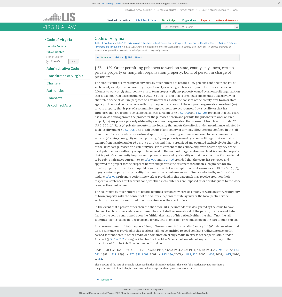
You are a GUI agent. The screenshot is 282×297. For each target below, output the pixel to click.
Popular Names (56, 46)
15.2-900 (184, 113)
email (139, 57)
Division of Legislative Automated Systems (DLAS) (179, 293)
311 (113, 254)
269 (218, 250)
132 (99, 258)
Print (120, 57)
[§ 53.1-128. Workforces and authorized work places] (98, 57)
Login (235, 10)
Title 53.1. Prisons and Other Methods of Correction (144, 43)
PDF (129, 57)
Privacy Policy (187, 10)
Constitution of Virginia (65, 76)
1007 (145, 254)
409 (211, 254)
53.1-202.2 (117, 239)
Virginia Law (189, 20)
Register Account (219, 10)
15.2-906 (201, 113)
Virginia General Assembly (138, 10)
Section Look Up (54, 57)
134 (236, 250)
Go (73, 61)
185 (164, 254)
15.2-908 (129, 130)
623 (228, 254)
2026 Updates (55, 52)
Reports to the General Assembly (219, 20)
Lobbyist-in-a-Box (141, 289)
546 (97, 254)
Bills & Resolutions (145, 20)
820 (194, 254)
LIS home (202, 10)
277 (132, 254)
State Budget (169, 20)
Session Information (118, 20)
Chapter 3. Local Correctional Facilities (195, 43)
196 (170, 254)
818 (188, 254)
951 (138, 254)
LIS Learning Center (111, 3)
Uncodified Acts (59, 105)
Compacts (54, 98)
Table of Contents (104, 43)
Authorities (55, 90)
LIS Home (127, 289)
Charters (54, 83)
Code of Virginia (59, 39)
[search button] (236, 26)
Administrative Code (63, 68)
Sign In (205, 293)
